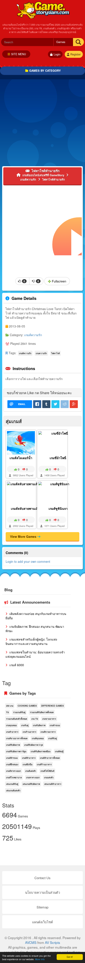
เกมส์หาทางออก (13, 770)
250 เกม (9, 705)
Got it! (70, 956)
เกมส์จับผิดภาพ (13, 744)
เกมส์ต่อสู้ (59, 751)
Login (57, 54)
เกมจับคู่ (25, 725)
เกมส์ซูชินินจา (58, 508)
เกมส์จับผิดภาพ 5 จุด (33, 744)
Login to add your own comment (28, 561)
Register (75, 54)
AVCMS (30, 942)
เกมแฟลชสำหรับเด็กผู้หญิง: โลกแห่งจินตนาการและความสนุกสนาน (31, 641)
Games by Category (45, 70)
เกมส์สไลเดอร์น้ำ (21, 458)
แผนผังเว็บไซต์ (42, 922)
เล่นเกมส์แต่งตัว (13, 790)
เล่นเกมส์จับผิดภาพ (31, 783)
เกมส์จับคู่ (52, 738)
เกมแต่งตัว (49, 777)
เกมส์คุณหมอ (38, 738)
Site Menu (18, 54)
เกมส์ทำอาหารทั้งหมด (50, 757)
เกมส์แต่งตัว (30, 770)
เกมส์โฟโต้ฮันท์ (47, 770)
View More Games (23, 536)
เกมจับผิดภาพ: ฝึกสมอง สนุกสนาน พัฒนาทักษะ (34, 628)
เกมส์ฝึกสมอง (12, 764)
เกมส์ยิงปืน (27, 764)
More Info (40, 959)
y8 (7, 712)
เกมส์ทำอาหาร (29, 757)
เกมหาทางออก (33, 777)
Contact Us (42, 877)
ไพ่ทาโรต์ (55, 353)
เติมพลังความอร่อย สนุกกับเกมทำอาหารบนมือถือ (35, 615)
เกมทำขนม (55, 725)
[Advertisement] (42, 123)
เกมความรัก (41, 353)
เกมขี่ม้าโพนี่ (58, 458)
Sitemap (42, 907)
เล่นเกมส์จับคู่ (12, 783)
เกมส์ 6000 (16, 665)
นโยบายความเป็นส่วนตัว (42, 892)
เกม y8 (34, 718)
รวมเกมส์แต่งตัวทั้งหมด (16, 718)
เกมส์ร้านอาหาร (44, 764)
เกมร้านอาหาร (29, 731)
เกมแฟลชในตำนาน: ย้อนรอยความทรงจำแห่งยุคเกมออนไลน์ (35, 654)
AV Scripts (52, 942)
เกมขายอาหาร (49, 718)
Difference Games (52, 705)
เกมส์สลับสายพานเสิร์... (26, 508)
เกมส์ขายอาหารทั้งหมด (16, 738)
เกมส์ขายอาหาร (48, 731)
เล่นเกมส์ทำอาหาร (52, 783)
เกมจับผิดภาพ (39, 725)
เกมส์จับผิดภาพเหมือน (41, 751)
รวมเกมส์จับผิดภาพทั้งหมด (42, 712)
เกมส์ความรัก (33, 335)
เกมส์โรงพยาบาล (14, 777)
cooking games (27, 705)
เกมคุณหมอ (11, 725)
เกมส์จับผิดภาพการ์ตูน (16, 751)
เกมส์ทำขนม (12, 757)
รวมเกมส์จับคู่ (19, 712)
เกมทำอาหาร (12, 731)
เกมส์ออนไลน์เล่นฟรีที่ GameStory (42, 9)
